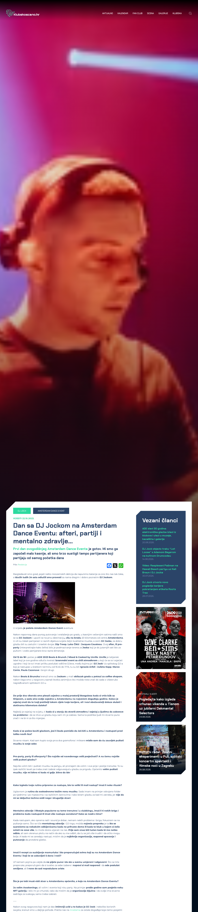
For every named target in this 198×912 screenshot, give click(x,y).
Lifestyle (144, 746)
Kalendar (123, 13)
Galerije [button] (163, 13)
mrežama (75, 910)
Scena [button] (150, 13)
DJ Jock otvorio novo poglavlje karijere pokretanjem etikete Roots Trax (159, 587)
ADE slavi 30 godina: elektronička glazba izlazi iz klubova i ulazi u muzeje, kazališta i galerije (159, 534)
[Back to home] (22, 13)
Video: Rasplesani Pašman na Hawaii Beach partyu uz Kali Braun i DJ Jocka (160, 569)
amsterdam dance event (51, 510)
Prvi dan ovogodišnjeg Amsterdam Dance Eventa (50, 549)
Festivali (144, 694)
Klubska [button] (177, 13)
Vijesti (17, 518)
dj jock (22, 510)
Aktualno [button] (107, 13)
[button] (190, 13)
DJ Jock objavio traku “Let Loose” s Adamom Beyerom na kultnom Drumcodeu (159, 552)
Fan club (137, 13)
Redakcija (22, 564)
